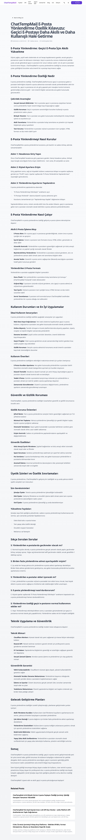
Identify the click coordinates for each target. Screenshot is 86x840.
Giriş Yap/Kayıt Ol (77, 2)
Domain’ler (42, 2)
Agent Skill (35, 2)
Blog (48, 2)
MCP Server (30, 2)
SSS (53, 2)
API (25, 2)
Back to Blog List (18, 18)
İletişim (58, 2)
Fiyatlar (20, 2)
